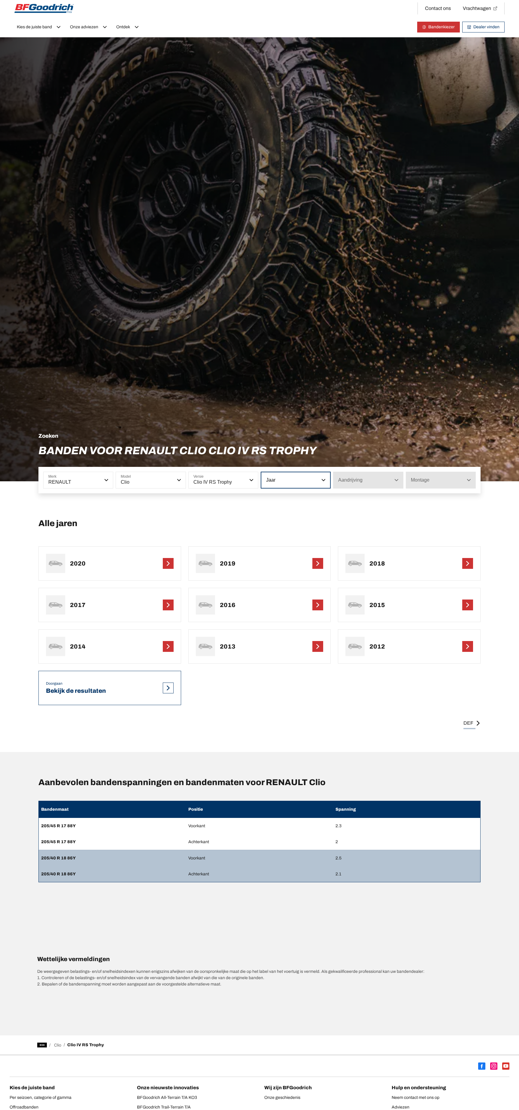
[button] (105, 480)
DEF (468, 723)
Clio (57, 1045)
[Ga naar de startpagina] (44, 8)
